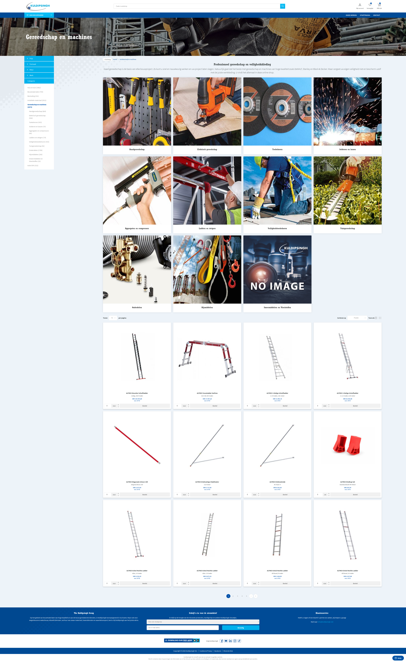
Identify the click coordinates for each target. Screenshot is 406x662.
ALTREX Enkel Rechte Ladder (137, 571)
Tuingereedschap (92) (37, 146)
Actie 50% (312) (32, 165)
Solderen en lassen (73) (37, 126)
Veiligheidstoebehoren (277, 228)
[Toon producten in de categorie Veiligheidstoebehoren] (277, 190)
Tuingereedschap (347, 228)
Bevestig (241, 628)
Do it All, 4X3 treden (207, 396)
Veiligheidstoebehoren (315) (39, 142)
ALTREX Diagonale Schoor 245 (137, 482)
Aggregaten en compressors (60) (39, 132)
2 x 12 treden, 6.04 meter (347, 396)
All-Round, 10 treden (348, 573)
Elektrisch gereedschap (207, 149)
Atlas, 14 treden (137, 573)
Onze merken (351, 15)
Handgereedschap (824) (37, 111)
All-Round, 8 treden (277, 573)
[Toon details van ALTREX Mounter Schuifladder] (137, 356)
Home (115, 59)
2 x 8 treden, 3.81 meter (277, 396)
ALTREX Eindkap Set (347, 482)
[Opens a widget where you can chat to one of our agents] (398, 658)
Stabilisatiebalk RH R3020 (348, 485)
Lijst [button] (380, 318)
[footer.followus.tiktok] (239, 641)
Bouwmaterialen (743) (35, 92)
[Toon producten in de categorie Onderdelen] (137, 269)
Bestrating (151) (33, 96)
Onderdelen (137, 307)
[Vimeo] (230, 641)
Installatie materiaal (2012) (36, 100)
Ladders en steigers (207, 228)
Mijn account (360, 8)
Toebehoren (277, 149)
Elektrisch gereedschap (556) (37, 116)
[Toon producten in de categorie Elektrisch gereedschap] (207, 111)
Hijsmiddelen (207, 307)
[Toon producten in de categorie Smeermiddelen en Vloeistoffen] (277, 269)
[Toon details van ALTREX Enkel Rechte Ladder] (137, 534)
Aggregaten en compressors (137, 228)
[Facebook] (221, 641)
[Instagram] (234, 641)
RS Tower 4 (277, 485)
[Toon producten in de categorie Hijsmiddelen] (207, 269)
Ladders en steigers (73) (37, 137)
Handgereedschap (137, 149)
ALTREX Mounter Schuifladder (137, 393)
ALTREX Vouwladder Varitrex (207, 393)
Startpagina (365, 15)
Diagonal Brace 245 (137, 485)
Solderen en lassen (347, 149)
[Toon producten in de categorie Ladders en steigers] (207, 190)
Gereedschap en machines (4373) (36, 105)
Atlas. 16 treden (207, 573)
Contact (376, 15)
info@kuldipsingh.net (325, 622)
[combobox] (197, 6)
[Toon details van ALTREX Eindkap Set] (348, 445)
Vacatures (217, 651)
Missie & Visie (228, 651)
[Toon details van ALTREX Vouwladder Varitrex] (207, 356)
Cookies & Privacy (206, 651)
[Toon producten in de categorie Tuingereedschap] (348, 190)
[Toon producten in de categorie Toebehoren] (277, 111)
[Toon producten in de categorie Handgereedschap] (137, 111)
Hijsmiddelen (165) (35, 154)
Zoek (282, 6)
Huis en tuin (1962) (34, 88)
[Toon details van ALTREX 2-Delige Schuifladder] (277, 356)
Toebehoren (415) (35, 122)
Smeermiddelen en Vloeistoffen (277, 307)
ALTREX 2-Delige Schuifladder (277, 393)
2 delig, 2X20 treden (137, 396)
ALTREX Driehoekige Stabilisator (207, 482)
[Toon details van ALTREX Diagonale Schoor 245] (137, 445)
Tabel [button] (376, 318)
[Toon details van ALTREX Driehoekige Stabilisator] (207, 445)
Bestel (144, 406)
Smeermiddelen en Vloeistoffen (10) (36, 160)
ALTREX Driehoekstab (277, 482)
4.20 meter (207, 485)
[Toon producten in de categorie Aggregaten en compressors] (137, 190)
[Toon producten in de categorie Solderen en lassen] (348, 111)
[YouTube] (226, 641)
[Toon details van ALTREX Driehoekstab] (277, 445)
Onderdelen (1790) (35, 150)
